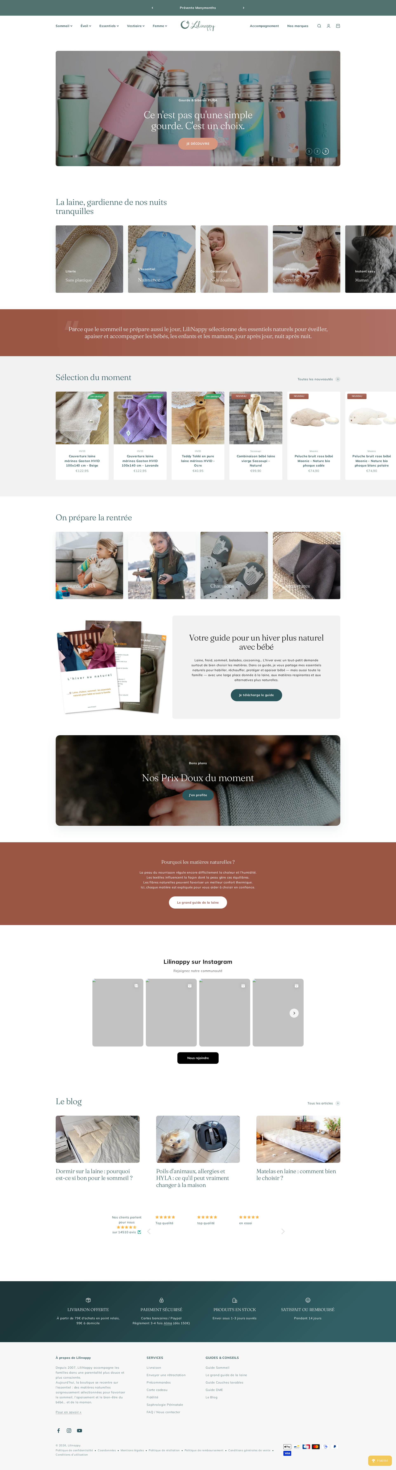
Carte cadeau (157, 1390)
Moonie (314, 451)
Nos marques (298, 26)
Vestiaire (134, 26)
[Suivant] (243, 8)
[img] (127, 1227)
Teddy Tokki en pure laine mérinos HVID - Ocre (198, 460)
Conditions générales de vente (249, 1450)
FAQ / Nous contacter (163, 1412)
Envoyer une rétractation (166, 1375)
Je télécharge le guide (256, 695)
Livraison (154, 1368)
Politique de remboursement (204, 1450)
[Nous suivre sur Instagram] (69, 1430)
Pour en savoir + (69, 1412)
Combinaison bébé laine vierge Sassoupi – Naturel (256, 460)
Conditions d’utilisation (72, 1454)
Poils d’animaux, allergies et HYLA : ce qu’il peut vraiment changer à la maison (192, 1178)
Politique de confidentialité (74, 1450)
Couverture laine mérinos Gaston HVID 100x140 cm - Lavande (140, 460)
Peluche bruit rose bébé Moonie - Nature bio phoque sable (314, 460)
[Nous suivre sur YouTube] (79, 1430)
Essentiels (107, 26)
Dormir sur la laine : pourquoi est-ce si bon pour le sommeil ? (94, 1175)
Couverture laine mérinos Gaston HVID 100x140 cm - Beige (82, 460)
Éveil (84, 26)
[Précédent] (152, 8)
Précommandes (159, 1382)
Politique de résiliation (164, 1450)
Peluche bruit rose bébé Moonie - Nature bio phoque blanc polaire (371, 460)
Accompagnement (264, 26)
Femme (158, 26)
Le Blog (212, 1397)
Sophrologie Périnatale (165, 1405)
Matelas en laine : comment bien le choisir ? (296, 1175)
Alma (168, 1323)
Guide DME (214, 1390)
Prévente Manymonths (198, 8)
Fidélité (152, 1397)
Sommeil (63, 26)
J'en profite (198, 795)
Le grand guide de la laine (198, 902)
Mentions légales (132, 1450)
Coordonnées (107, 1450)
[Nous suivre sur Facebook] (58, 1430)
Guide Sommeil (218, 1368)
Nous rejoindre (198, 1058)
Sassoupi (255, 451)
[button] (150, 1231)
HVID (82, 451)
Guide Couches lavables (224, 1382)
